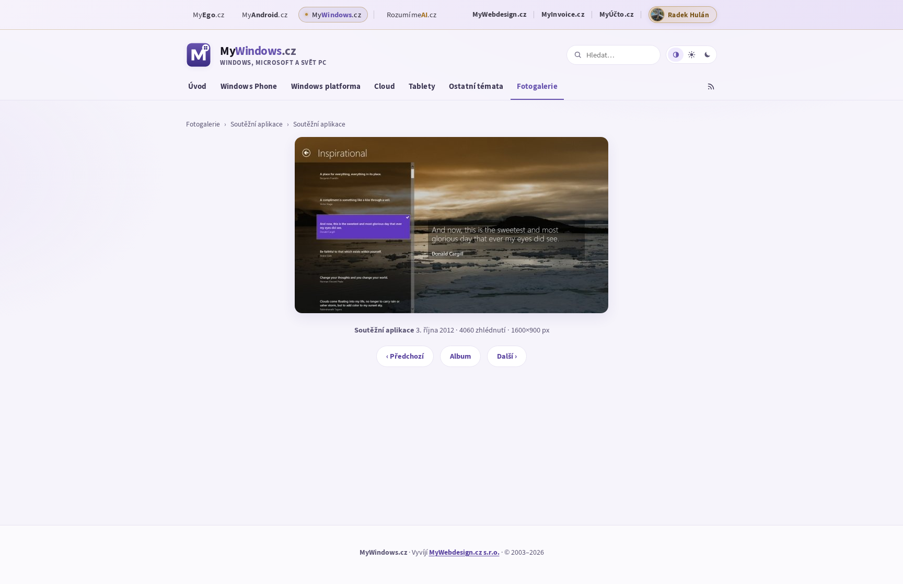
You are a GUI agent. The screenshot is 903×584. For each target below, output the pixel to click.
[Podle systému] (676, 55)
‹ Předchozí (405, 356)
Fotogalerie (537, 86)
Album (460, 356)
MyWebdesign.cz (499, 14)
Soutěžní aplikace (256, 124)
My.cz (208, 14)
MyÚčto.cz (616, 14)
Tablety (422, 86)
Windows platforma (326, 86)
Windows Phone (249, 86)
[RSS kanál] (711, 88)
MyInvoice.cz (562, 14)
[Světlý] (691, 55)
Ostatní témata (476, 86)
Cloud (384, 86)
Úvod (197, 86)
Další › (507, 356)
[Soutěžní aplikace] (451, 225)
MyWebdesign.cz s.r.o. (464, 552)
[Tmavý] (707, 55)
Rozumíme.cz (412, 14)
